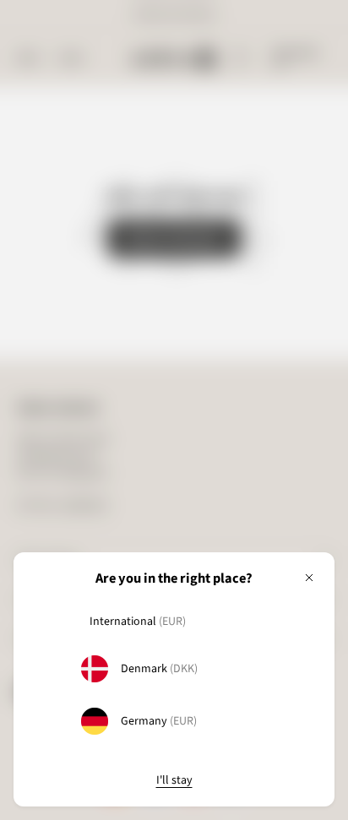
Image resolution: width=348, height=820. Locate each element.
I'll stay (174, 781)
